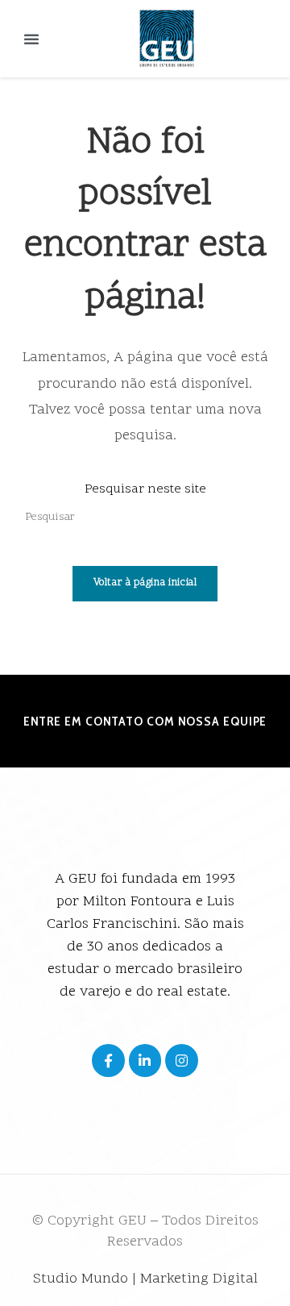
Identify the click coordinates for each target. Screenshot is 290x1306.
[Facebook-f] (108, 1060)
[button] (31, 39)
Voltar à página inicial (145, 583)
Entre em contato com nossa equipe (145, 721)
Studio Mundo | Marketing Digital (145, 1279)
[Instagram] (181, 1060)
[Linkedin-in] (145, 1060)
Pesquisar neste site (145, 489)
